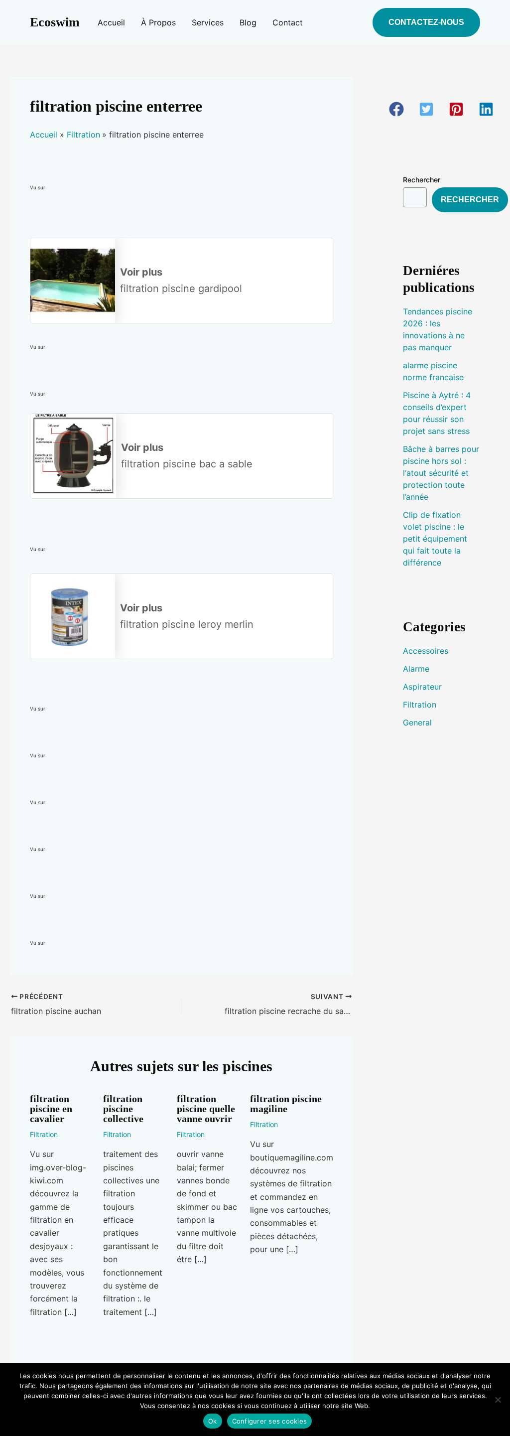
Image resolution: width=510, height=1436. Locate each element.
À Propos (158, 22)
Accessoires (425, 651)
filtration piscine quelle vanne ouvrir (206, 1108)
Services (208, 22)
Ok (212, 1421)
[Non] (498, 1400)
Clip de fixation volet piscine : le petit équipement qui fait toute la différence (435, 539)
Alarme (416, 669)
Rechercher (421, 179)
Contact (287, 22)
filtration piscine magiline (286, 1103)
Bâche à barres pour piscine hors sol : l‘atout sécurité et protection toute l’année (441, 473)
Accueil (111, 22)
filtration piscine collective (123, 1108)
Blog (248, 22)
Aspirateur (422, 687)
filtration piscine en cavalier (51, 1108)
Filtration (44, 1134)
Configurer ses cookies (269, 1421)
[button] (426, 22)
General (417, 722)
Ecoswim (55, 22)
